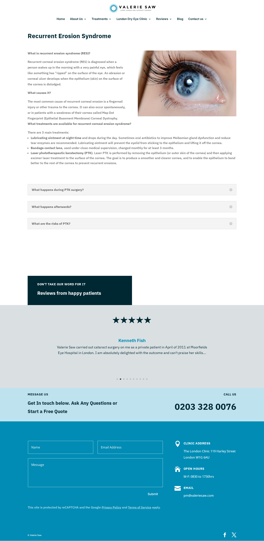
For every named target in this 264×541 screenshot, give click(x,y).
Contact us (195, 19)
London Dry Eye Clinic (132, 19)
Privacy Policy (111, 507)
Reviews (162, 19)
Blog (180, 19)
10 (146, 379)
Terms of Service (139, 507)
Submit (153, 494)
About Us (76, 19)
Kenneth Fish (132, 340)
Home (61, 19)
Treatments (100, 19)
